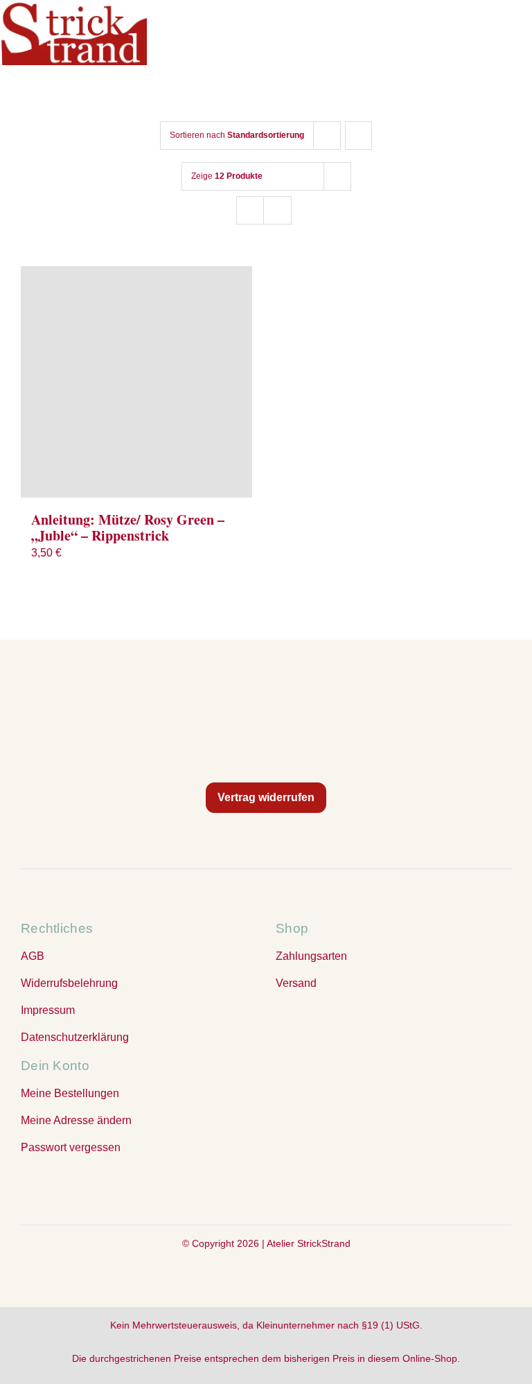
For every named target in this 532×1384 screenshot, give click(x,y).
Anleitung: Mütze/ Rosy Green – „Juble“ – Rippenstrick (127, 527)
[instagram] (266, 1188)
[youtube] (294, 1188)
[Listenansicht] (277, 210)
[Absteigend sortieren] (358, 135)
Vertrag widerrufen (266, 797)
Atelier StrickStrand (309, 1243)
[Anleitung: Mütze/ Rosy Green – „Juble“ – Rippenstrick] (136, 382)
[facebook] (238, 1188)
